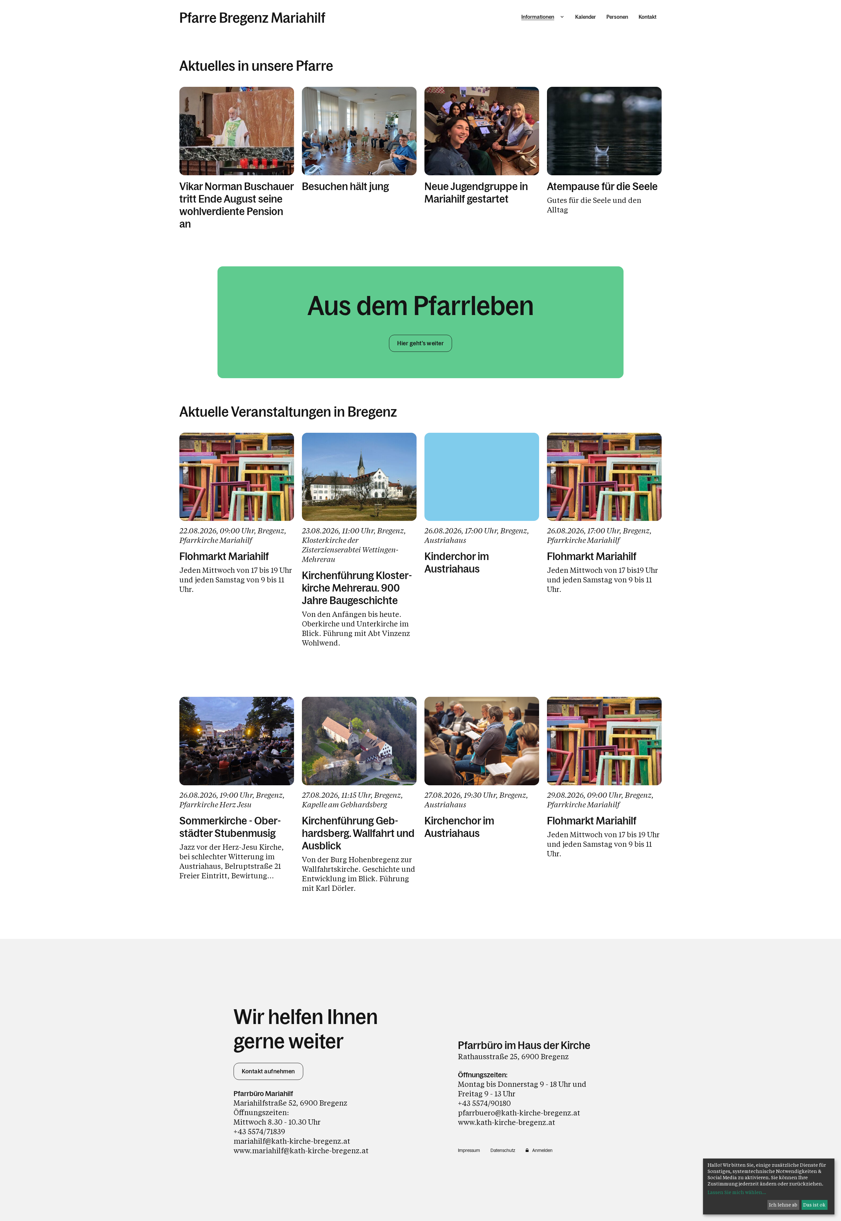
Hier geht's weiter (420, 343)
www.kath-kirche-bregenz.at (506, 1122)
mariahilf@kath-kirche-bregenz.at (292, 1141)
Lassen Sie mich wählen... (737, 1192)
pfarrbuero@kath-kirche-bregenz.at (519, 1112)
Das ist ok (814, 1205)
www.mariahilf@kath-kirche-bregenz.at (301, 1150)
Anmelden (542, 1150)
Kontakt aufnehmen (268, 1071)
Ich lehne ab (783, 1205)
